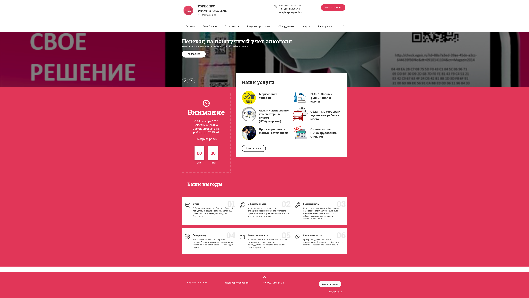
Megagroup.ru (335, 291)
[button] (333, 7)
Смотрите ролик (206, 139)
